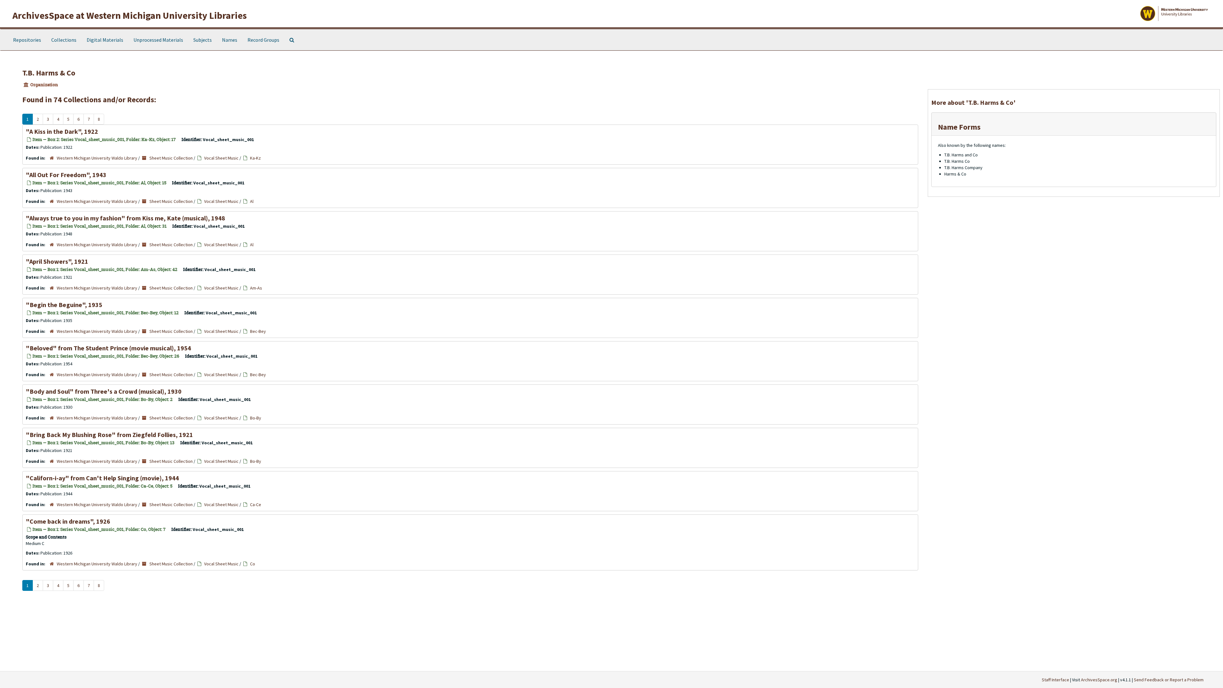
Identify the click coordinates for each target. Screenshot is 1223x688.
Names (229, 40)
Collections (63, 40)
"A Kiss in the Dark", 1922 (62, 131)
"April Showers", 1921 (57, 261)
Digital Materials (105, 40)
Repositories (27, 40)
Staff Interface (1055, 680)
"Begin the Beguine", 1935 (64, 305)
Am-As (256, 288)
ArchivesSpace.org (1099, 680)
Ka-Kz (255, 158)
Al (252, 201)
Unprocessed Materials (158, 40)
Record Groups (263, 40)
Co (252, 564)
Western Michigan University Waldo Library (97, 158)
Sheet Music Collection (171, 158)
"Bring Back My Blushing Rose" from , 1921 (109, 435)
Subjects (202, 40)
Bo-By (255, 418)
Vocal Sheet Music (221, 158)
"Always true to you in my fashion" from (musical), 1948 (125, 218)
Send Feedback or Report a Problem (1169, 680)
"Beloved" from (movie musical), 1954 (108, 348)
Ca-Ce (255, 504)
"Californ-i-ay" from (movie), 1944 (102, 478)
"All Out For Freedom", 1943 (66, 175)
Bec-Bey (258, 331)
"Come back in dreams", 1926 (68, 521)
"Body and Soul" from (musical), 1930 (104, 391)
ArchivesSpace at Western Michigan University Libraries (129, 15)
